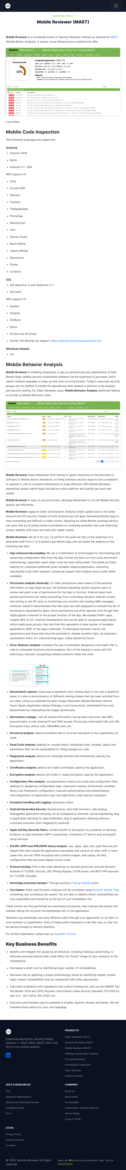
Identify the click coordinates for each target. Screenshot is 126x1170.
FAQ (8, 1091)
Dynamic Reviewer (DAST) (79, 1042)
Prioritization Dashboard (78, 1064)
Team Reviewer (73, 1070)
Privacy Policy (13, 1134)
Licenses (10, 1145)
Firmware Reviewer (75, 1059)
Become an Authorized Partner (22, 1102)
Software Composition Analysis (81, 1053)
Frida (74, 883)
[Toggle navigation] (116, 5)
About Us (70, 1091)
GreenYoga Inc (65, 1163)
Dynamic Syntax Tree (105, 889)
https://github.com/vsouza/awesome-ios (76, 340)
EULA (9, 1113)
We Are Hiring (72, 1113)
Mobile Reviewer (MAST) (78, 1048)
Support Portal (73, 1119)
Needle (86, 883)
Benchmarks (71, 1096)
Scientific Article (65, 934)
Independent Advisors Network (81, 1107)
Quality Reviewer (74, 1075)
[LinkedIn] (8, 1055)
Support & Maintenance (18, 1096)
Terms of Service (15, 1139)
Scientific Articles (15, 1107)
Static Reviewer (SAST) (77, 1036)
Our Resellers (72, 1102)
